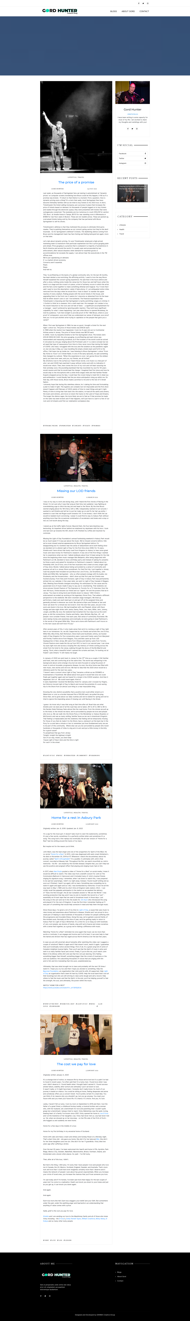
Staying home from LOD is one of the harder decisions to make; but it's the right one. (132, 188)
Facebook (122, 154)
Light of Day (83, 910)
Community (82, 756)
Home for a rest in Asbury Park (76, 818)
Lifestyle (72, 177)
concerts (77, 426)
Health (77, 486)
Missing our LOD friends (76, 491)
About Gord (128, 11)
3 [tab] (134, 201)
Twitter (121, 158)
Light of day (50, 756)
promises (96, 426)
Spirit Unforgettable (62, 859)
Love (54, 1240)
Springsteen (66, 426)
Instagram (122, 163)
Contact (144, 11)
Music (60, 756)
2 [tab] (131, 201)
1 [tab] (127, 201)
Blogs (113, 11)
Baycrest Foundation (50, 971)
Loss (60, 1240)
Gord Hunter (57, 189)
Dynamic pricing (51, 426)
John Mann (55, 1006)
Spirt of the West (51, 1004)
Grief (47, 1240)
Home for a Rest (57, 854)
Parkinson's (95, 756)
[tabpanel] (132, 193)
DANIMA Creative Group (106, 1315)
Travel (81, 177)
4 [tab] (138, 201)
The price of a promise (76, 182)
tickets (87, 426)
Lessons (68, 1240)
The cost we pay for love (76, 1064)
